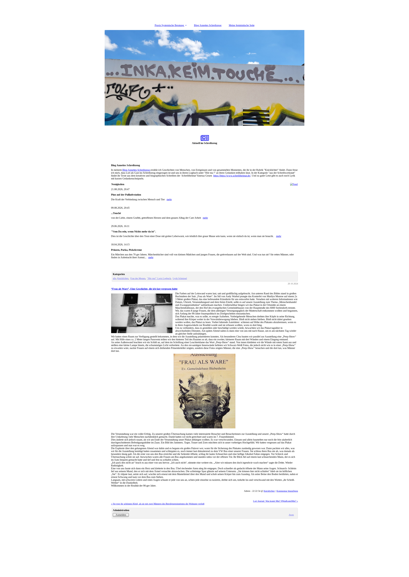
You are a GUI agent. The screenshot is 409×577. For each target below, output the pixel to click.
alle (114, 278)
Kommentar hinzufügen (287, 491)
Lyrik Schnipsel (180, 278)
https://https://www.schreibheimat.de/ (232, 175)
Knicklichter (122, 278)
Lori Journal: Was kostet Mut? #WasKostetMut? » (275, 501)
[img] (204, 78)
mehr (169, 199)
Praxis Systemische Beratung (170, 25)
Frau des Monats (137, 278)
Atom (291, 514)
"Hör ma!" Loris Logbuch (159, 278)
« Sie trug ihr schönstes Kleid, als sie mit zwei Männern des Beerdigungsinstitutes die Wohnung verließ (157, 503)
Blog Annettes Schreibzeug (207, 25)
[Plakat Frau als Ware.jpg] (204, 391)
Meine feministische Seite (242, 25)
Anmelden (121, 514)
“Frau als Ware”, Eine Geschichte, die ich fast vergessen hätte (144, 288)
